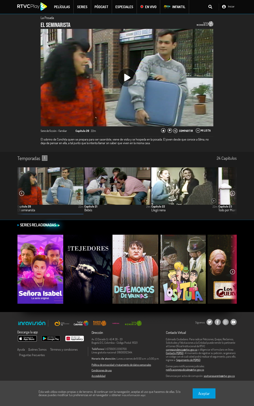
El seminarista (26, 210)
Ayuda (21, 349)
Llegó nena (158, 210)
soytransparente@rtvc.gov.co (219, 376)
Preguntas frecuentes (32, 355)
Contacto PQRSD (175, 353)
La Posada (47, 17)
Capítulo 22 (158, 206)
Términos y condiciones (64, 349)
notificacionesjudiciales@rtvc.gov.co (185, 369)
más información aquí (133, 395)
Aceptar (204, 393)
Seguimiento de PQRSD (188, 360)
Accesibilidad (98, 376)
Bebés (88, 210)
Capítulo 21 (90, 206)
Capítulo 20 (24, 206)
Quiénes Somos (37, 349)
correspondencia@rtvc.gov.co (181, 349)
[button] (232, 193)
